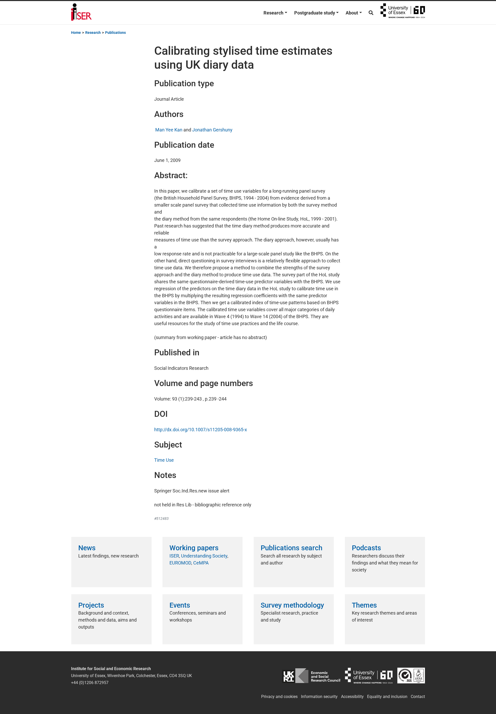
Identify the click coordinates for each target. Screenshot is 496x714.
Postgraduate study (314, 12)
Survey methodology (292, 605)
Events (179, 605)
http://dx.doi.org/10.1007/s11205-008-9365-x (200, 429)
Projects (91, 605)
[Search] (371, 13)
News (87, 548)
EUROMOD (180, 563)
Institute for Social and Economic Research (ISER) (81, 12)
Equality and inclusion (387, 696)
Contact (418, 696)
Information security (319, 696)
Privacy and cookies (279, 696)
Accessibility (352, 696)
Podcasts (366, 548)
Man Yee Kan (168, 129)
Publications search (291, 548)
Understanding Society (204, 556)
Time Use (164, 460)
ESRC (311, 675)
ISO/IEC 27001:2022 (411, 675)
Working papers (194, 548)
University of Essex (403, 12)
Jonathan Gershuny (212, 129)
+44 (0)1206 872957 (90, 682)
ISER (174, 556)
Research (273, 12)
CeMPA (201, 563)
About (352, 12)
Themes (364, 605)
